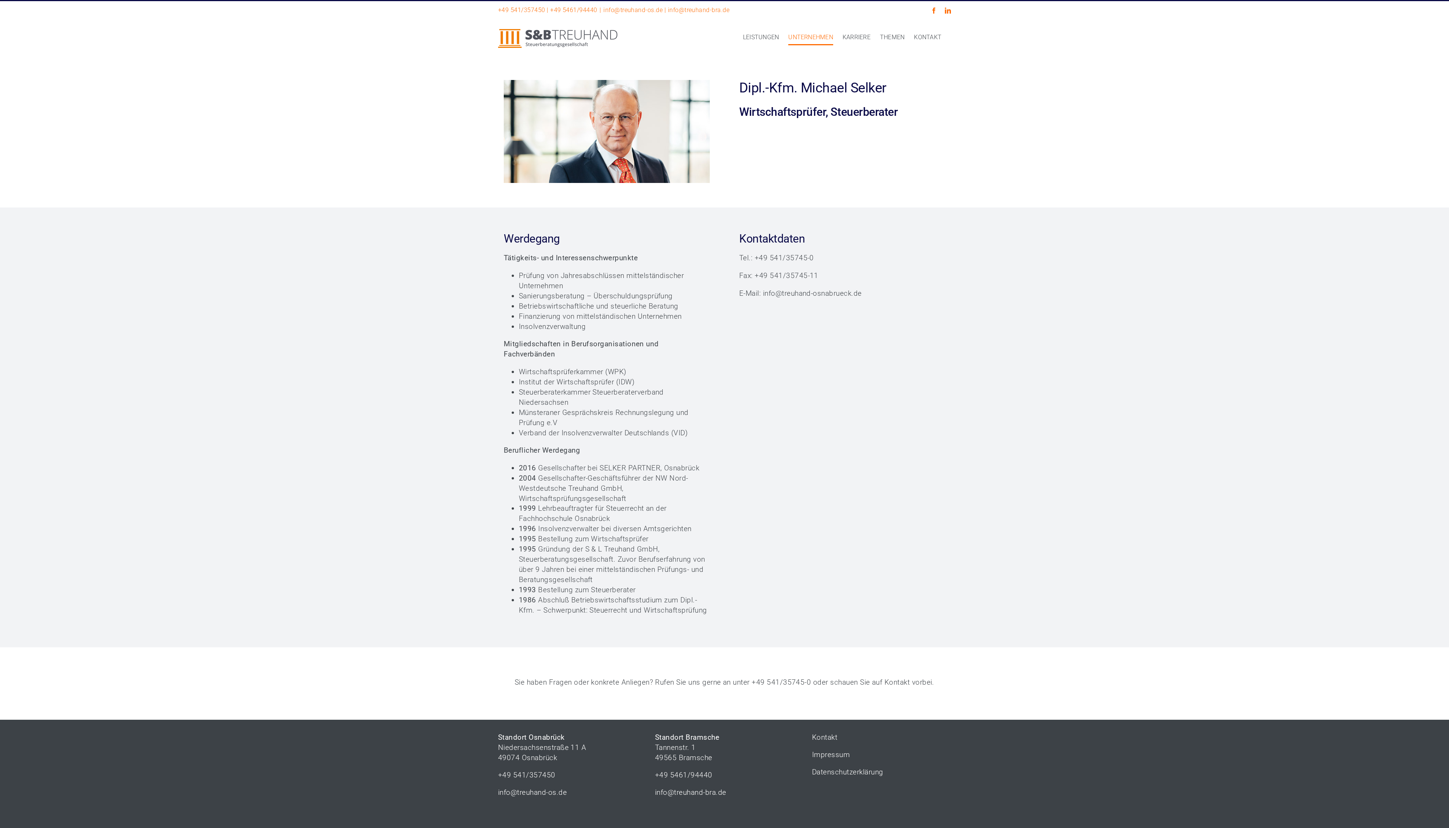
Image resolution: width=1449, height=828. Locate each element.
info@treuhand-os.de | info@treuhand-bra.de (666, 10)
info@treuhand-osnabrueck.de (812, 293)
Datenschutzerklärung (847, 772)
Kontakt (897, 682)
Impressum (831, 754)
